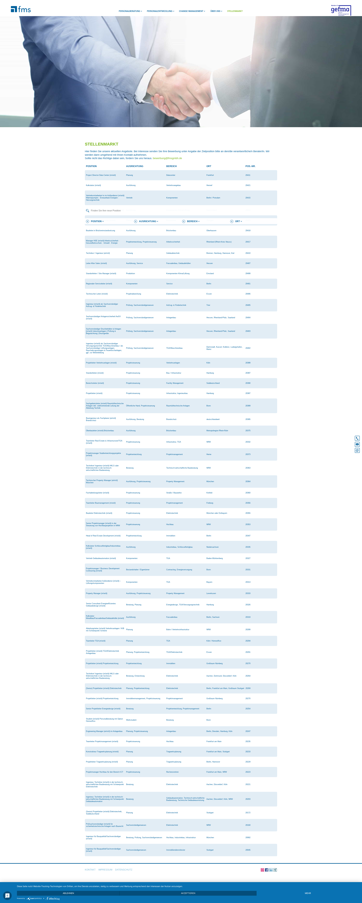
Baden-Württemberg (214, 558)
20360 (247, 493)
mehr (308, 893)
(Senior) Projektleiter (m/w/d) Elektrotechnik (104, 688)
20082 (247, 837)
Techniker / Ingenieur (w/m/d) (98, 253)
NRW (208, 442)
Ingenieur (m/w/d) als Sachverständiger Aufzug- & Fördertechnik (102, 305)
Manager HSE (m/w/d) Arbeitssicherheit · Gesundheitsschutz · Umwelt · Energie (102, 242)
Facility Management (174, 383)
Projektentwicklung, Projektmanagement (182, 709)
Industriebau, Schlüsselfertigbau (179, 547)
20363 (247, 468)
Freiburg (209, 503)
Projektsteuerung (133, 363)
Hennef (209, 185)
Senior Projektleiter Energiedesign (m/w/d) (103, 709)
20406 (247, 294)
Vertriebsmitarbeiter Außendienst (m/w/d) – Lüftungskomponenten (103, 582)
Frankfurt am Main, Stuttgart (218, 752)
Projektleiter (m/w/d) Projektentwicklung (102, 663)
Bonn (208, 406)
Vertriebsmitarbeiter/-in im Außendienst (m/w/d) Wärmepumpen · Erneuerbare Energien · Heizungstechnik (105, 197)
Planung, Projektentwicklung (137, 652)
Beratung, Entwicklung (135, 676)
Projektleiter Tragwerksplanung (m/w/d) (102, 762)
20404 (247, 317)
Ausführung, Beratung (135, 419)
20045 (247, 850)
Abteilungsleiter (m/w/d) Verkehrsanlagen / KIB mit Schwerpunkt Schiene (105, 629)
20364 (247, 481)
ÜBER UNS (215, 11)
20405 (247, 305)
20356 (247, 503)
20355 (247, 513)
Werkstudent (131, 720)
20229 (247, 762)
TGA (168, 558)
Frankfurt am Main (213, 741)
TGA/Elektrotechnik (174, 652)
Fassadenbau (171, 617)
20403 (247, 331)
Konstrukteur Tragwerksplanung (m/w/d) (102, 752)
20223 (247, 772)
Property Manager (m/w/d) (96, 593)
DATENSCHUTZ (123, 870)
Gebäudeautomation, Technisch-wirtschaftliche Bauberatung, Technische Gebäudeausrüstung (185, 799)
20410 (247, 253)
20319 (247, 617)
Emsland (210, 273)
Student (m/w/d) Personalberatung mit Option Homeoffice (104, 720)
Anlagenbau (171, 317)
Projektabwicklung (133, 294)
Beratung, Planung (133, 605)
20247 (247, 731)
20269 (247, 688)
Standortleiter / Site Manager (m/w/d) (101, 273)
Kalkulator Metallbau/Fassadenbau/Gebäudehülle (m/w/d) (105, 617)
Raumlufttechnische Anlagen (178, 406)
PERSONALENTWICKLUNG (159, 11)
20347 (247, 536)
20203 (247, 799)
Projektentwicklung (134, 454)
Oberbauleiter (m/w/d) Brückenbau (100, 431)
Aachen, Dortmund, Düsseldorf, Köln (221, 676)
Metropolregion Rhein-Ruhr (217, 431)
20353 (247, 524)
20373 (247, 454)
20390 (247, 383)
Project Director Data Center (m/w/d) (101, 175)
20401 (247, 284)
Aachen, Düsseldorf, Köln (216, 784)
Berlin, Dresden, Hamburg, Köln (219, 731)
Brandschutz (171, 419)
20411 (247, 175)
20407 (247, 263)
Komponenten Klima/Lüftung (177, 273)
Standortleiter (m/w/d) (95, 373)
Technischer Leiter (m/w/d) (97, 294)
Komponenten (172, 198)
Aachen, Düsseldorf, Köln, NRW (219, 799)
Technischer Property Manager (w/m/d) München (102, 481)
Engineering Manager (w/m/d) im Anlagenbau (104, 731)
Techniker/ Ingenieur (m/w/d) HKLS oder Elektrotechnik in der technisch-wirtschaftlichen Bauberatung (102, 468)
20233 (247, 752)
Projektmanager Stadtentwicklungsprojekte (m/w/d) (103, 454)
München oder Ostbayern (216, 513)
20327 (247, 558)
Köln (208, 363)
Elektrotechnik (172, 294)
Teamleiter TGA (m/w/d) (95, 641)
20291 (247, 652)
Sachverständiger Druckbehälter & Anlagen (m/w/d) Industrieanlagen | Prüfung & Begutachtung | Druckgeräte (103, 331)
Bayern (209, 582)
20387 (247, 373)
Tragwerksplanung (173, 752)
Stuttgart (210, 813)
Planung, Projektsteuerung (137, 731)
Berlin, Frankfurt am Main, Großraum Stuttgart (225, 688)
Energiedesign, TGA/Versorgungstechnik (183, 605)
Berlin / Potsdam (213, 198)
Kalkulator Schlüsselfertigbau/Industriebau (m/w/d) (103, 547)
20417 (247, 242)
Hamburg (210, 373)
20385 (247, 419)
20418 (247, 230)
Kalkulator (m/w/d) (93, 185)
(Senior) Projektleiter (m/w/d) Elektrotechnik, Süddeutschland (104, 812)
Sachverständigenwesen (136, 825)
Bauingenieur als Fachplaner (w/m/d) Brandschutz (101, 419)
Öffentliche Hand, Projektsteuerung (140, 406)
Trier (208, 305)
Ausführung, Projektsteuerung (138, 481)
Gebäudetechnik (173, 253)
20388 (247, 363)
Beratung (129, 468)
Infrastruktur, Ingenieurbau (177, 393)
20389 (247, 406)
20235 (247, 741)
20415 (247, 198)
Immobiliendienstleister (175, 850)
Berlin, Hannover (213, 762)
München (210, 481)
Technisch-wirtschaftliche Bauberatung (182, 468)
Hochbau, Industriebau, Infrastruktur (181, 837)
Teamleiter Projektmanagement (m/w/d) (102, 741)
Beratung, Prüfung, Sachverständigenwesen (144, 837)
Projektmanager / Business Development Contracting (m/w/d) (102, 569)
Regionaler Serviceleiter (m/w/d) (99, 284)
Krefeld (209, 493)
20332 (247, 442)
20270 (247, 663)
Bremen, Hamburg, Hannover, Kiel (220, 253)
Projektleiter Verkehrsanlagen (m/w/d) (101, 363)
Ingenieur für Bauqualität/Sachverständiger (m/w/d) (103, 837)
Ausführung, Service (134, 263)
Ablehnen (68, 893)
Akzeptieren (188, 893)
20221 (247, 784)
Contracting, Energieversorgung (179, 570)
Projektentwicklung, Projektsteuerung (141, 242)
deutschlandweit (213, 419)
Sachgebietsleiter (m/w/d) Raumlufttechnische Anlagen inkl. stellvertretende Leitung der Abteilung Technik (105, 405)
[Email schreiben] (357, 451)
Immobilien (170, 536)
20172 (247, 813)
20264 (247, 676)
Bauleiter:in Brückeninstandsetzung (100, 230)
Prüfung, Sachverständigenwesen (140, 305)
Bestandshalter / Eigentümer (137, 570)
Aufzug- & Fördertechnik (176, 305)
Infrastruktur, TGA (173, 442)
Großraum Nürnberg (214, 663)
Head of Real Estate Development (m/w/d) (103, 536)
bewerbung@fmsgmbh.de (167, 158)
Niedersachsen (212, 547)
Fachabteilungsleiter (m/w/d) (97, 493)
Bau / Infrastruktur (173, 373)
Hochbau (170, 524)
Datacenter (170, 175)
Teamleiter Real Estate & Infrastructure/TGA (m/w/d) (104, 442)
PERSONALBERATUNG (129, 11)
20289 (247, 629)
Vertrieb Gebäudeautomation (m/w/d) (101, 558)
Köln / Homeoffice (213, 641)
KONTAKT (90, 870)
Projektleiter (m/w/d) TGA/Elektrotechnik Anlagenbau (102, 652)
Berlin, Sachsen (212, 617)
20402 (247, 348)
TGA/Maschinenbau (174, 348)
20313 (247, 582)
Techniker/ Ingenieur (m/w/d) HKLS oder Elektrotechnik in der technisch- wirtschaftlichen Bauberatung (102, 676)
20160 (247, 825)
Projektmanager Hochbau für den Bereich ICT (104, 772)
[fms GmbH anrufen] (357, 437)
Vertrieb (129, 198)
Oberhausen (211, 230)
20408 (247, 273)
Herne (208, 454)
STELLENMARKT (235, 11)
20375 (247, 431)
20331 (247, 570)
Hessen (209, 263)
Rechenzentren (172, 772)
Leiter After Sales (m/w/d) (96, 263)
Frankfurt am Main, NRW (216, 772)
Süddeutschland (213, 383)
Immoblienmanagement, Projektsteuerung (143, 698)
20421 (247, 185)
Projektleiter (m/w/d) (94, 393)
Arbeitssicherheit (173, 242)
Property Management (175, 481)
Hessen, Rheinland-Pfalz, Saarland (220, 317)
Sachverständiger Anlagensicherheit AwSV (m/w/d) (103, 317)
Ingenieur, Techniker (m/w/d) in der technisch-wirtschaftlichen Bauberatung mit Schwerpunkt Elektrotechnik (105, 784)
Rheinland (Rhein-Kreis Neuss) (218, 242)
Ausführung (130, 185)
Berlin (208, 284)
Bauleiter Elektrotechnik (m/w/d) (99, 513)
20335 (247, 547)
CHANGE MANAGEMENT (191, 11)
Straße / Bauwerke (174, 493)
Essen (209, 294)
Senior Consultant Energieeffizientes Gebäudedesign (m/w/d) (101, 604)
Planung (129, 175)
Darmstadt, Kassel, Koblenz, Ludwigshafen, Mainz (224, 348)
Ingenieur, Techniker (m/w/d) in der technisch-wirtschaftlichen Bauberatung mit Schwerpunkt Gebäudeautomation (105, 799)
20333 (247, 593)
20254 (247, 709)
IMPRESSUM (105, 870)
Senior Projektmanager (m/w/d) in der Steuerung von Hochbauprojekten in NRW (103, 524)
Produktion (130, 273)
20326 (247, 605)
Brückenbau (171, 230)
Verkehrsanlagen (173, 363)
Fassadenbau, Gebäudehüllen (178, 263)
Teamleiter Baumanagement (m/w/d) (101, 503)
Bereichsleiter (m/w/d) (95, 383)
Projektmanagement (174, 454)
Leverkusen (211, 593)
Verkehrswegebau (173, 185)
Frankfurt (210, 175)
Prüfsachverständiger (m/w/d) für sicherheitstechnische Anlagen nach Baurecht (104, 825)
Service (169, 284)
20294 (247, 641)
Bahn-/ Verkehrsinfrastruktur (177, 629)
